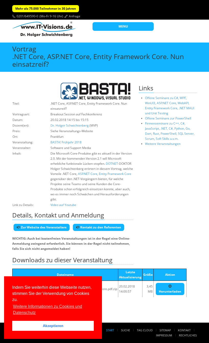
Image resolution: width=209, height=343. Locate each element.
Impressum (164, 335)
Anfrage (74, 16)
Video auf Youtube (63, 205)
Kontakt (184, 330)
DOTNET (112, 163)
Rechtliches (188, 335)
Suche (125, 330)
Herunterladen (170, 291)
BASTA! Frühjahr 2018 (66, 142)
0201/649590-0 (27, 16)
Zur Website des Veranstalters (43, 227)
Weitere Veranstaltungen (162, 144)
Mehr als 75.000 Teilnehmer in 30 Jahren (45, 8)
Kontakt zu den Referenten (100, 227)
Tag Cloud (145, 330)
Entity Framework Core (115, 174)
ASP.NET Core (87, 174)
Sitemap (165, 330)
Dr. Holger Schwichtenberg (69, 125)
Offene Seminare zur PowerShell (168, 118)
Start (110, 330)
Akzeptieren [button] (53, 326)
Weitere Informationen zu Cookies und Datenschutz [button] (47, 309)
